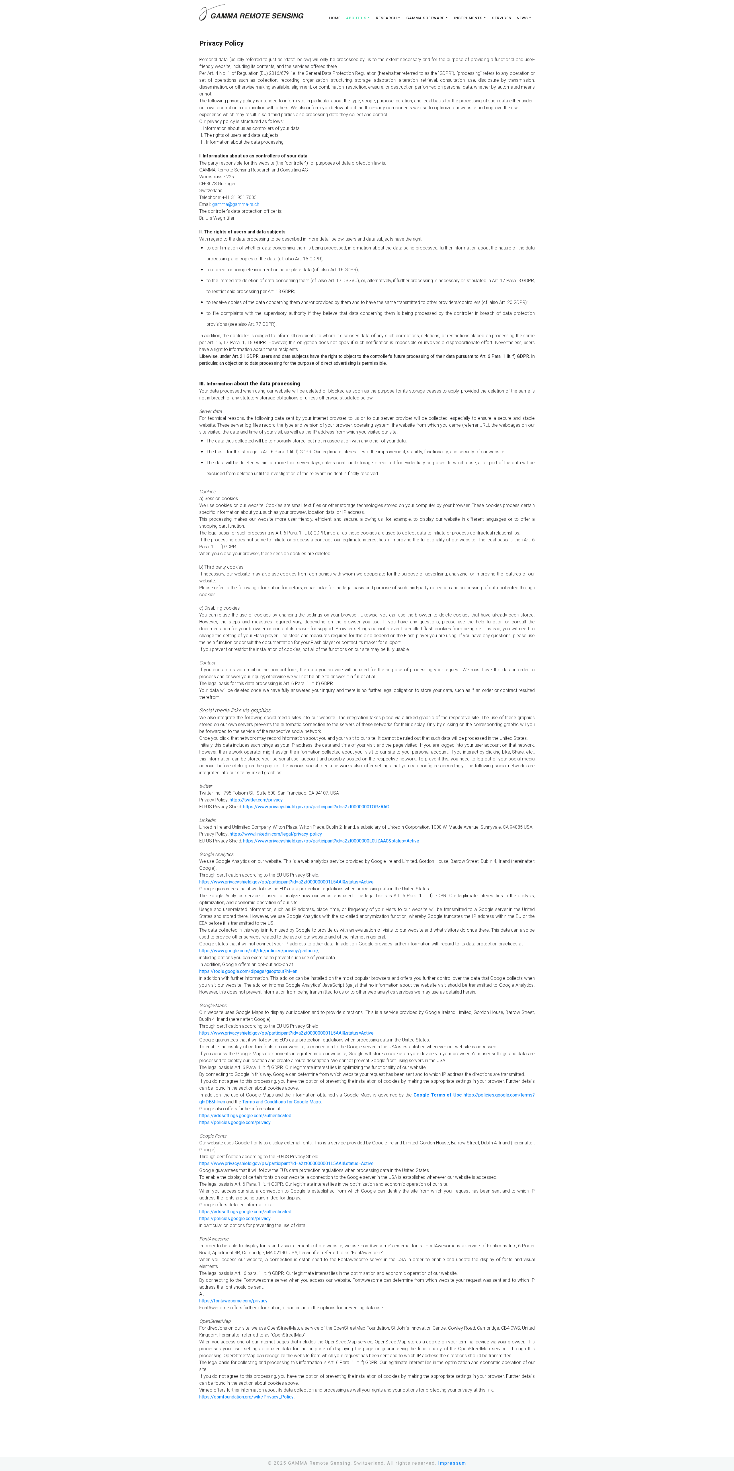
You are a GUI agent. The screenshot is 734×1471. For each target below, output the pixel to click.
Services (501, 18)
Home (335, 18)
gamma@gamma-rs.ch (235, 204)
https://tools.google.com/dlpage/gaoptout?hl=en (248, 971)
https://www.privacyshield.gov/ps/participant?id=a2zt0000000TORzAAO (316, 806)
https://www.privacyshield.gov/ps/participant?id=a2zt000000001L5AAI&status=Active (286, 882)
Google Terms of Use (437, 1095)
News (522, 18)
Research (386, 18)
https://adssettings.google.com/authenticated (245, 1115)
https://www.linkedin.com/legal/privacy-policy (276, 834)
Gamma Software (425, 18)
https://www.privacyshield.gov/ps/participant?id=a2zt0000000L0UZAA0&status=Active (331, 841)
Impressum (452, 1463)
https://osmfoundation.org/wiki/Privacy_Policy (246, 1397)
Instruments (468, 18)
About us (356, 18)
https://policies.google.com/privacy (235, 1122)
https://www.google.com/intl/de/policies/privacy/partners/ (259, 950)
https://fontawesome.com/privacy (233, 1301)
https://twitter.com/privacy (256, 800)
